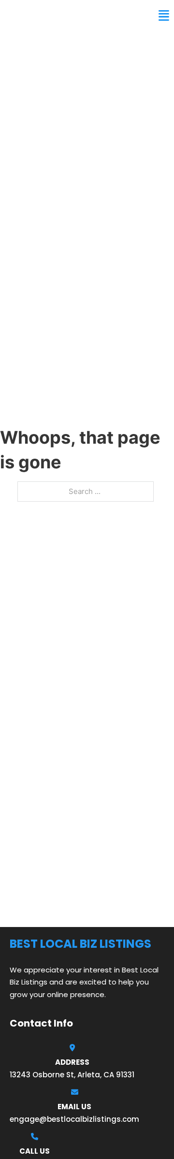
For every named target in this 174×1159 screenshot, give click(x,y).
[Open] (164, 16)
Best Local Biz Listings (65, 15)
